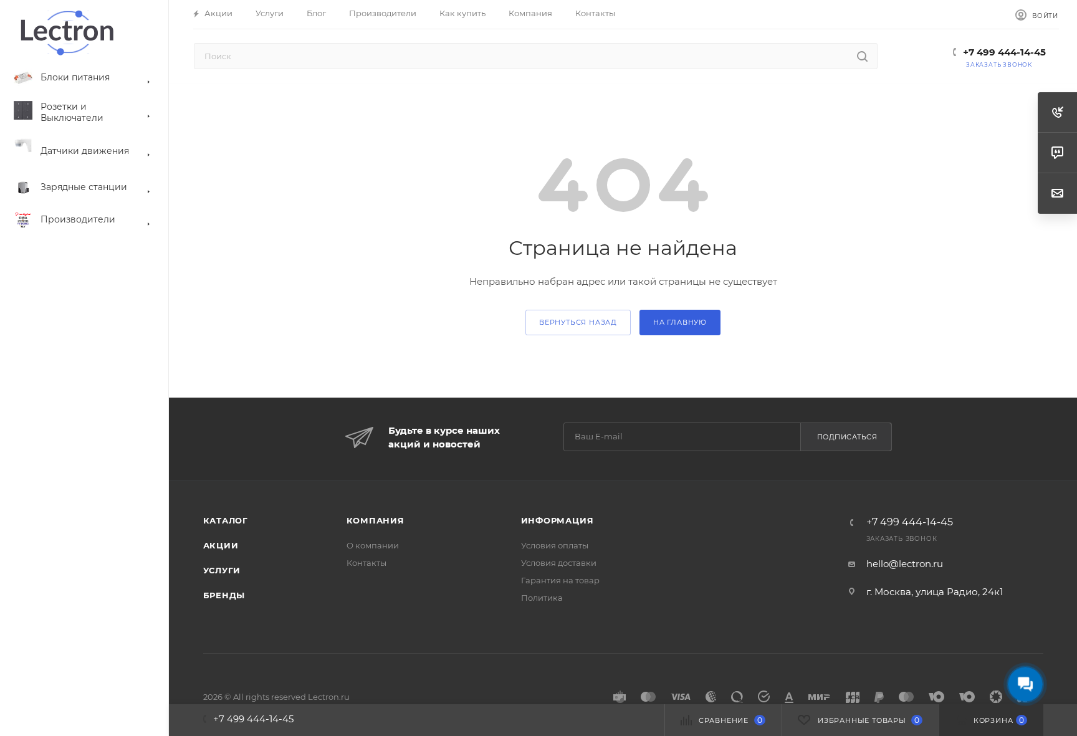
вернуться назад (578, 322)
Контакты (366, 563)
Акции (221, 545)
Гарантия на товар (560, 580)
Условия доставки (558, 563)
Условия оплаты (554, 545)
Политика (542, 598)
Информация (557, 520)
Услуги (222, 570)
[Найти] (862, 56)
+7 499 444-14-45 (1004, 52)
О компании (373, 545)
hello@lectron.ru (904, 564)
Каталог (226, 520)
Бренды (224, 595)
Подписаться (847, 437)
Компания (375, 520)
